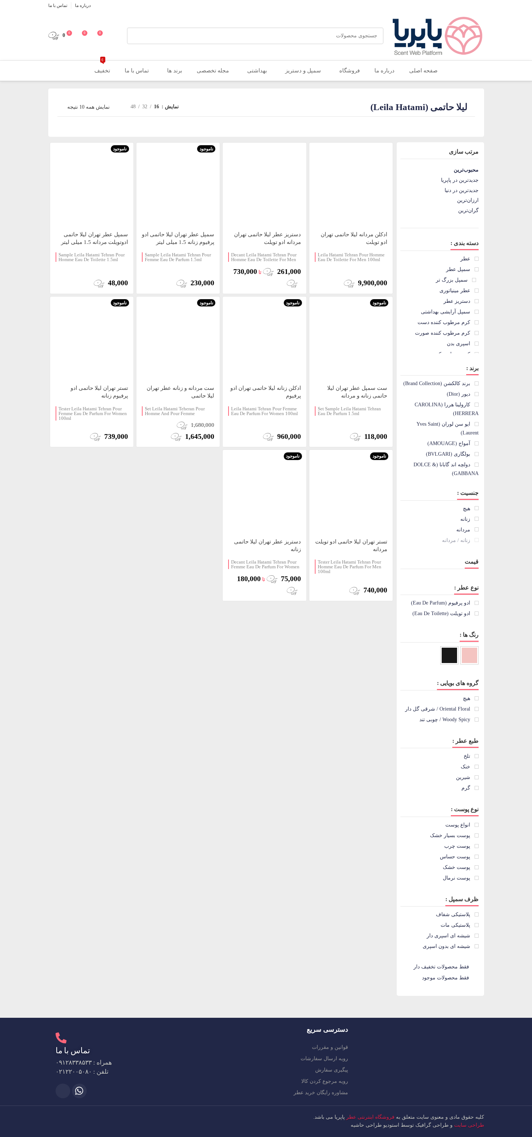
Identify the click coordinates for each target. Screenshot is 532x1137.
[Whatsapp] (79, 1091)
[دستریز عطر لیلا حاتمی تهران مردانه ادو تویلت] (264, 184)
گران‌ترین (468, 210)
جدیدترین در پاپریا (460, 180)
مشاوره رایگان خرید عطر (321, 1092)
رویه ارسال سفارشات (324, 1058)
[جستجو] (135, 35)
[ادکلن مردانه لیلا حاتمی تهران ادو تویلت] (351, 184)
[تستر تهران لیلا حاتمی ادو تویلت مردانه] (351, 491)
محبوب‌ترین (466, 170)
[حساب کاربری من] (116, 36)
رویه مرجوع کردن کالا (324, 1081)
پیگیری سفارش (331, 1070)
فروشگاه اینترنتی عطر (370, 1117)
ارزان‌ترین (468, 200)
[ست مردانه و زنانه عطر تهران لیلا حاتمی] (178, 338)
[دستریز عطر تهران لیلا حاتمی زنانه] (264, 491)
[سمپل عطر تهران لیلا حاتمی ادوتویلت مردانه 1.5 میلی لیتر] (91, 184)
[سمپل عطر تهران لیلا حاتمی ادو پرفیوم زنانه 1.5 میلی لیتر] (178, 184)
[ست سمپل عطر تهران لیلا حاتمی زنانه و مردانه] (351, 338)
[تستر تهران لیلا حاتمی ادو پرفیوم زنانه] (91, 338)
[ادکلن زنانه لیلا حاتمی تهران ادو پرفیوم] (264, 338)
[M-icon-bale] (63, 1091)
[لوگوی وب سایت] (437, 35)
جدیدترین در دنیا (462, 190)
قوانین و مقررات (330, 1047)
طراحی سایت (469, 1125)
